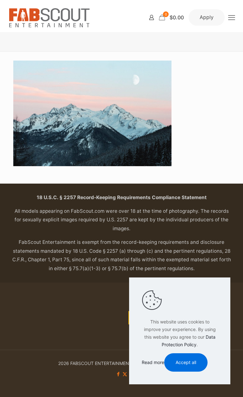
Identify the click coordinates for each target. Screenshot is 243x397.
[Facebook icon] (118, 374)
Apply (207, 17)
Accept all (186, 362)
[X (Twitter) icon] (124, 374)
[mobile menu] (231, 17)
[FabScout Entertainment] (49, 17)
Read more (153, 362)
